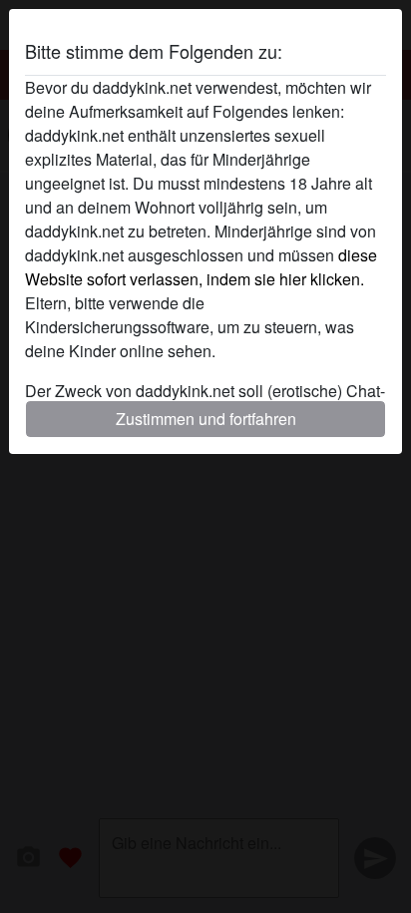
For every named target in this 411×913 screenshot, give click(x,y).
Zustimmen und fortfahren (206, 418)
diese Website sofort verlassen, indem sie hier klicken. (201, 266)
